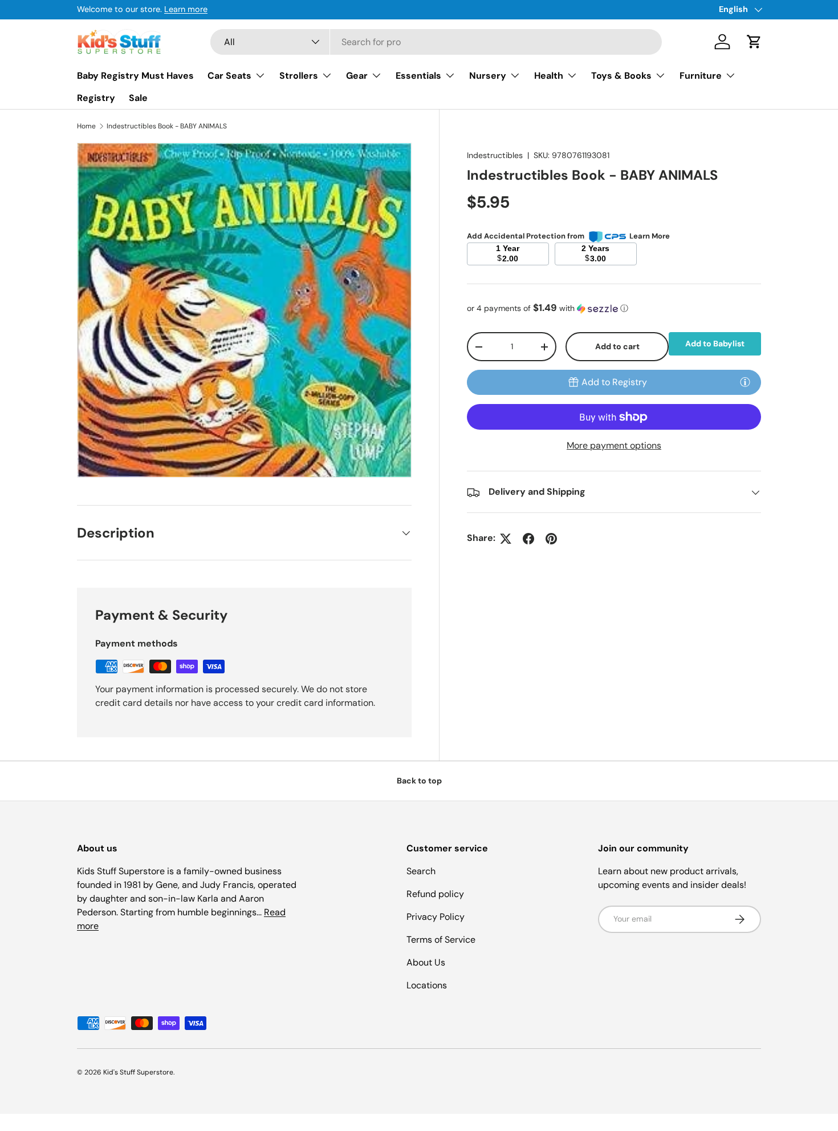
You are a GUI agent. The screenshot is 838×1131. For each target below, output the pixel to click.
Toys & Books (621, 76)
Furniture (701, 76)
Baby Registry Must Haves (135, 76)
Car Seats (229, 76)
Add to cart (617, 346)
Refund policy (435, 894)
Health (548, 76)
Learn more (705, 9)
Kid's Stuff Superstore (138, 1072)
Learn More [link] (649, 236)
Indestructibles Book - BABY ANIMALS (167, 126)
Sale (138, 98)
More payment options (614, 446)
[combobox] (436, 42)
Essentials (418, 76)
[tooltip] (745, 381)
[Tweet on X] (505, 538)
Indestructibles (495, 155)
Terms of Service (440, 940)
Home (86, 126)
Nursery (487, 76)
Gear (357, 76)
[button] (754, 41)
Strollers (298, 76)
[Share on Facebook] (528, 538)
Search (421, 871)
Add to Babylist (715, 343)
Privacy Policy (435, 917)
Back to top (419, 780)
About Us (425, 962)
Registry (96, 98)
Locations (426, 985)
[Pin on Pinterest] (551, 538)
